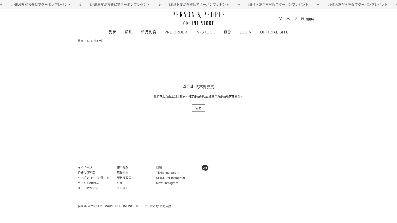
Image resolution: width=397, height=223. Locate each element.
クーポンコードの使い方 (93, 177)
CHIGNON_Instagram (170, 177)
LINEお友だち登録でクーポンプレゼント (41, 4)
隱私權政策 (124, 177)
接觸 (159, 167)
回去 (198, 108)
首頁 (80, 41)
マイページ (85, 167)
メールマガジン (88, 188)
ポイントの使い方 (89, 183)
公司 (120, 183)
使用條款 (122, 167)
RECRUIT (123, 188)
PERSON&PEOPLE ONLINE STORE (198, 18)
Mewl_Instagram (167, 183)
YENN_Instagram (167, 172)
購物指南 (122, 172)
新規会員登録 (86, 172)
